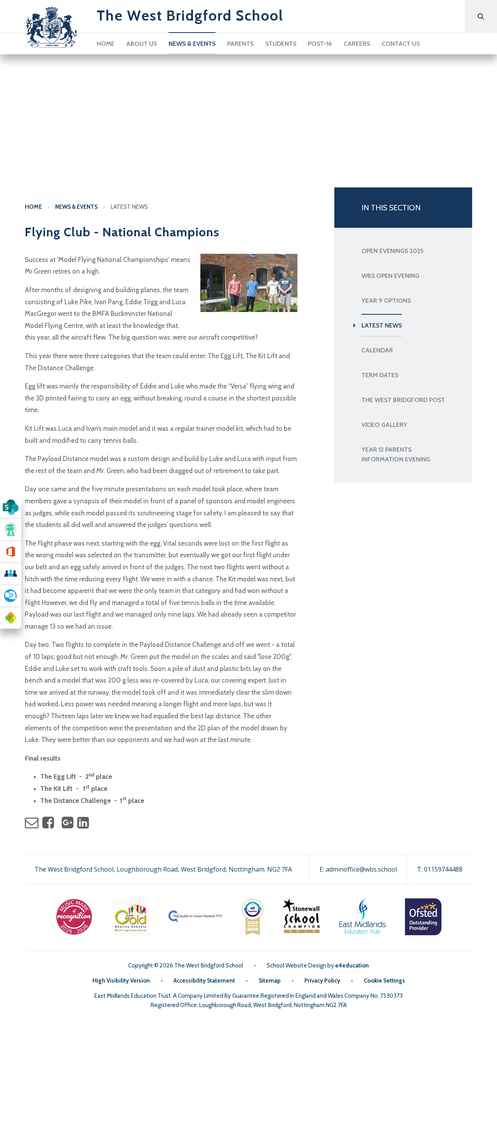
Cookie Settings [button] (384, 980)
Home (33, 206)
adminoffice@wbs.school (361, 869)
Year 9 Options (386, 300)
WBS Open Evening (390, 275)
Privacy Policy (322, 980)
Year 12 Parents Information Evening (395, 454)
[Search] (481, 16)
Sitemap (270, 980)
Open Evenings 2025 (392, 251)
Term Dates (379, 375)
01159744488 (443, 869)
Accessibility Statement (204, 980)
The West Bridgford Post (403, 400)
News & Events (76, 206)
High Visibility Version (121, 980)
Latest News (129, 206)
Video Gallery (384, 424)
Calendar (377, 350)
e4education (352, 965)
